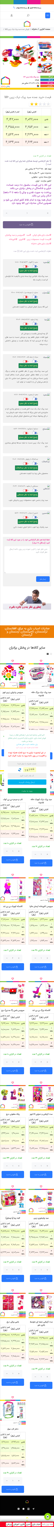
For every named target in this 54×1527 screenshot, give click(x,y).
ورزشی (9, 1524)
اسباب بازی (36, 1524)
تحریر (28, 1524)
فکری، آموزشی (18, 1524)
